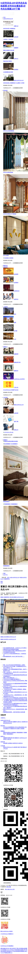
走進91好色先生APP (8, 18)
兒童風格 (22, 728)
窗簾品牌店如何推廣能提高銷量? (11, 649)
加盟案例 (10, 743)
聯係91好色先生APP (8, 747)
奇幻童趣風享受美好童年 (9, 652)
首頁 (4, 17)
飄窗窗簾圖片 (20, 732)
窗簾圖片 (5, 439)
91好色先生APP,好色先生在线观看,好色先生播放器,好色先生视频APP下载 (14, 6)
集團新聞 (5, 737)
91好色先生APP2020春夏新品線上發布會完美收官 (15, 697)
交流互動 (5, 397)
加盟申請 (20, 743)
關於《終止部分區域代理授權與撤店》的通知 (14, 665)
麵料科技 (5, 265)
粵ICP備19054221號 (9, 889)
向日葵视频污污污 (5, 949)
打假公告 (9, 739)
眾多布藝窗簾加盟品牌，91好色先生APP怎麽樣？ (15, 647)
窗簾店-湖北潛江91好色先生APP (8, 639)
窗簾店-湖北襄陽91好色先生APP (8, 636)
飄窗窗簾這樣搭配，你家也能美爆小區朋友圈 (14, 712)
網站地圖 (9, 886)
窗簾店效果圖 (6, 732)
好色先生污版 (8, 948)
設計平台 (5, 574)
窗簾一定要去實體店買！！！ (10, 677)
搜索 (4, 573)
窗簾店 (2, 597)
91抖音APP (12, 949)
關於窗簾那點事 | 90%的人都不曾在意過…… (13, 656)
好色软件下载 (15, 948)
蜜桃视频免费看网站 (20, 951)
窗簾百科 (17, 737)
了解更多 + (3, 717)
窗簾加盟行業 (11, 737)
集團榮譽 (15, 721)
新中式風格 (17, 728)
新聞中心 (5, 346)
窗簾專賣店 (7, 578)
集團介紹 (5, 721)
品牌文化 (19, 721)
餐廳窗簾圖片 (10, 733)
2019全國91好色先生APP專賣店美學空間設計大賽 (15, 699)
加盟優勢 (5, 743)
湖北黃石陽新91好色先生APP (17, 597)
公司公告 (5, 748)
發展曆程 (24, 721)
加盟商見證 (15, 743)
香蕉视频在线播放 (19, 949)
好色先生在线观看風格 (8, 727)
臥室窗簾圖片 (13, 732)
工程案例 (5, 306)
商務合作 (24, 747)
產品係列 (5, 90)
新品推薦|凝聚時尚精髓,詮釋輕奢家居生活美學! (14, 650)
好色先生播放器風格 (19, 727)
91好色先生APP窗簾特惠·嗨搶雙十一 (12, 679)
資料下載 (20, 747)
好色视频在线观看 (22, 948)
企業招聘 (15, 747)
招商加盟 (5, 266)
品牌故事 (10, 721)
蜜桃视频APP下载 (10, 951)
